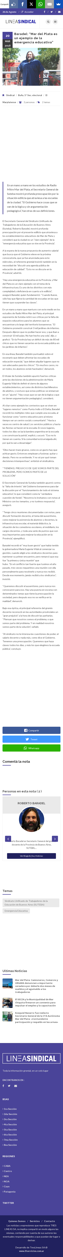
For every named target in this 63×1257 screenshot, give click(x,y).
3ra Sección (10, 1119)
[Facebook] (46, 12)
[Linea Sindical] (21, 21)
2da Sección (10, 1114)
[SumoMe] (58, 4)
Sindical (10, 95)
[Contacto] (59, 12)
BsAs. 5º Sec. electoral (30, 95)
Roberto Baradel (31, 803)
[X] (31, 4)
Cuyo (7, 1186)
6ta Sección (10, 1134)
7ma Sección (11, 1139)
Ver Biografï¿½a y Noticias (31, 856)
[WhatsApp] (40, 4)
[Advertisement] (31, 145)
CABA (7, 1165)
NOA (6, 1181)
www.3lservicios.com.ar (31, 1251)
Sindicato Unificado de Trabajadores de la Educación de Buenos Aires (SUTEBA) (26, 902)
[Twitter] (53, 12)
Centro (8, 1171)
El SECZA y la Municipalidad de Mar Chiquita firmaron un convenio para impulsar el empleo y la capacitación (35, 1002)
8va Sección (10, 1144)
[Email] (49, 4)
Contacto (49, 1221)
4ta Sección (10, 1124)
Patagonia (9, 1191)
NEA (6, 1176)
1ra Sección (10, 1108)
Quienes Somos (17, 1221)
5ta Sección (10, 1129)
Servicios (35, 1221)
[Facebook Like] (13, 4)
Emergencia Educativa (16, 910)
